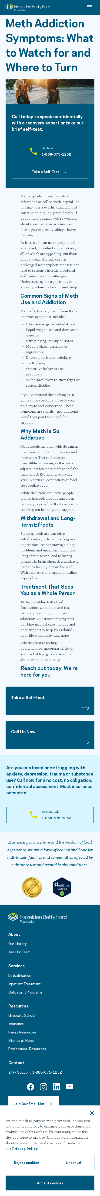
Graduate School (21, 1015)
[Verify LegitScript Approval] (62, 887)
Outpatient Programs (25, 991)
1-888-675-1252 (47, 1072)
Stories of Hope (21, 1040)
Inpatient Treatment (24, 983)
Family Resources (22, 1031)
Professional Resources (27, 1048)
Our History (17, 943)
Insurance (16, 1023)
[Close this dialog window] (92, 1113)
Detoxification (19, 975)
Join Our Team (19, 951)
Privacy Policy (25, 1149)
